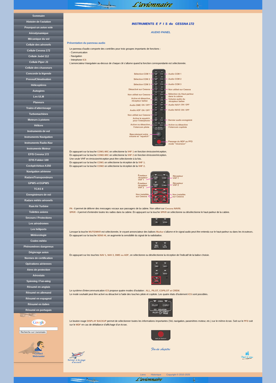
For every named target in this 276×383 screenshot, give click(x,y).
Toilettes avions (38, 212)
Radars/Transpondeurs (39, 177)
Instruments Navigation (38, 137)
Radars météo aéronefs (38, 200)
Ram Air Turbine (38, 206)
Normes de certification (39, 258)
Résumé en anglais (38, 287)
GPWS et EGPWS (38, 183)
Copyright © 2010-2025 (178, 374)
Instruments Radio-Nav (39, 143)
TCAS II (38, 189)
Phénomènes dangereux (39, 246)
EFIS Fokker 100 (39, 160)
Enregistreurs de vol (38, 194)
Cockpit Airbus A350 (38, 165)
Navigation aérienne (39, 171)
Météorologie (38, 235)
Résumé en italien (38, 304)
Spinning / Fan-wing (39, 281)
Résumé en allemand (38, 292)
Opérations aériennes (39, 264)
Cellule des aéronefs (38, 44)
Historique (156, 374)
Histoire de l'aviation (38, 21)
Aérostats (39, 275)
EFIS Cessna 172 (38, 154)
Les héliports (38, 229)
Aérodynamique (38, 33)
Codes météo (39, 241)
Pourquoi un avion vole (38, 27)
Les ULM (38, 96)
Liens (143, 374)
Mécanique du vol (38, 39)
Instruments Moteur (38, 148)
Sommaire (38, 16)
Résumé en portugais (39, 310)
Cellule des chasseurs (38, 67)
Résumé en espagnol (38, 298)
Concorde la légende (38, 73)
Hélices (38, 125)
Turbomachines (38, 114)
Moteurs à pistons (39, 119)
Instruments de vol (38, 131)
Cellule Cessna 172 (38, 50)
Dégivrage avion (39, 252)
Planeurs (38, 102)
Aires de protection (38, 269)
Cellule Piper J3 (38, 62)
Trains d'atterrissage (38, 108)
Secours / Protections (39, 217)
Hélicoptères (38, 85)
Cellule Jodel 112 (38, 56)
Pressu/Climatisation (38, 79)
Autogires (39, 91)
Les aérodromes (39, 223)
